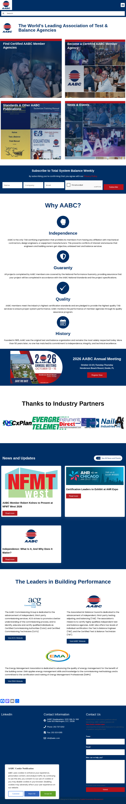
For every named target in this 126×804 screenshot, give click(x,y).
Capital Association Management (91, 799)
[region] (32, 781)
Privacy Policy (90, 176)
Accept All (48, 794)
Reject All (31, 794)
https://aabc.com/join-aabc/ (95, 724)
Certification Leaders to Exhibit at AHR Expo (92, 489)
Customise (15, 794)
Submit (105, 789)
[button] (123, 5)
